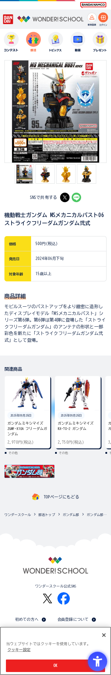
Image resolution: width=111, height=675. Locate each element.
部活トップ (46, 514)
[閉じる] (103, 635)
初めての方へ (26, 619)
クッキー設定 (18, 650)
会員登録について (73, 619)
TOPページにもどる (61, 497)
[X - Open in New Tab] (65, 197)
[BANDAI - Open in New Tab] (8, 19)
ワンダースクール (17, 514)
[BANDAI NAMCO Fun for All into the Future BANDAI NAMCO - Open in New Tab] (93, 5)
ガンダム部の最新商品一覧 (97, 514)
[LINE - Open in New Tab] (76, 197)
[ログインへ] (103, 17)
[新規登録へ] (92, 17)
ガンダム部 (71, 514)
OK (55, 666)
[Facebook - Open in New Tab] (63, 598)
